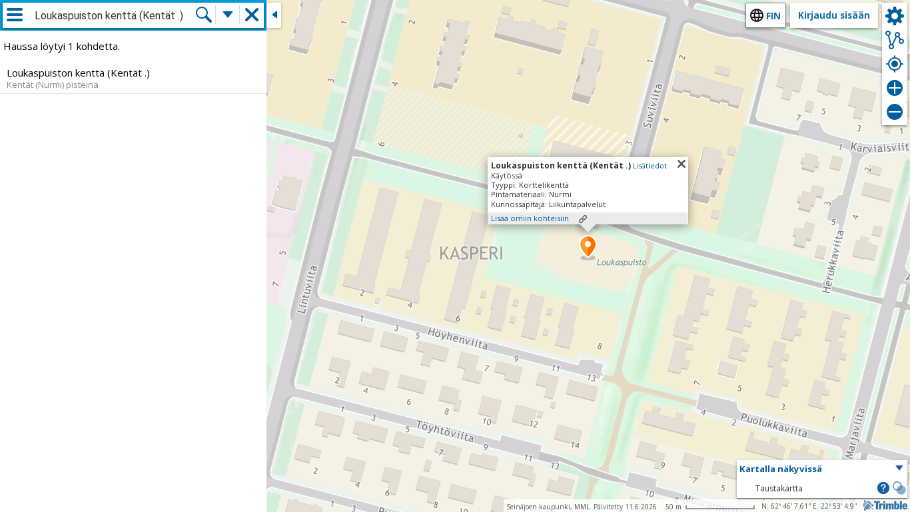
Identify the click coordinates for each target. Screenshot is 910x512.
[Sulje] (681, 163)
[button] (588, 247)
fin (773, 15)
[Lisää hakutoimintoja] (227, 14)
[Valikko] (14, 14)
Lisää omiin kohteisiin (530, 218)
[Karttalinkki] (583, 219)
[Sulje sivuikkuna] (273, 15)
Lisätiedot (650, 165)
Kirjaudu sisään (834, 15)
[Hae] (204, 14)
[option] (133, 78)
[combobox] (115, 16)
